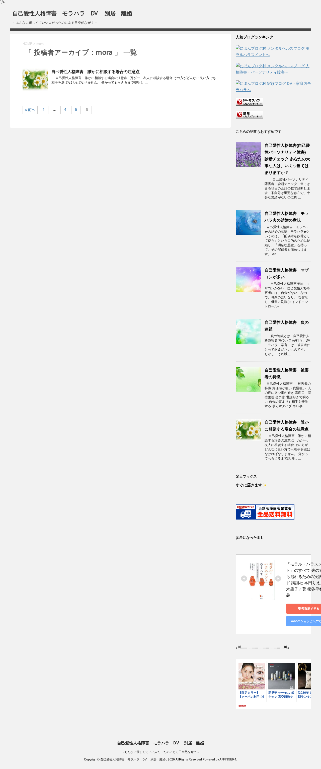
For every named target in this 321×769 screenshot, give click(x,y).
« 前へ (30, 109)
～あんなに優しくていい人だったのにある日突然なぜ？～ (160, 752)
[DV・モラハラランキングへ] (249, 102)
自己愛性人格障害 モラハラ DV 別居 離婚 (72, 13)
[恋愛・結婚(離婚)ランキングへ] (249, 115)
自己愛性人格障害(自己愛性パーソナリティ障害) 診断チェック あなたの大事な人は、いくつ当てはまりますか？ (287, 159)
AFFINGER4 (227, 759)
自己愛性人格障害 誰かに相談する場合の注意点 (95, 72)
